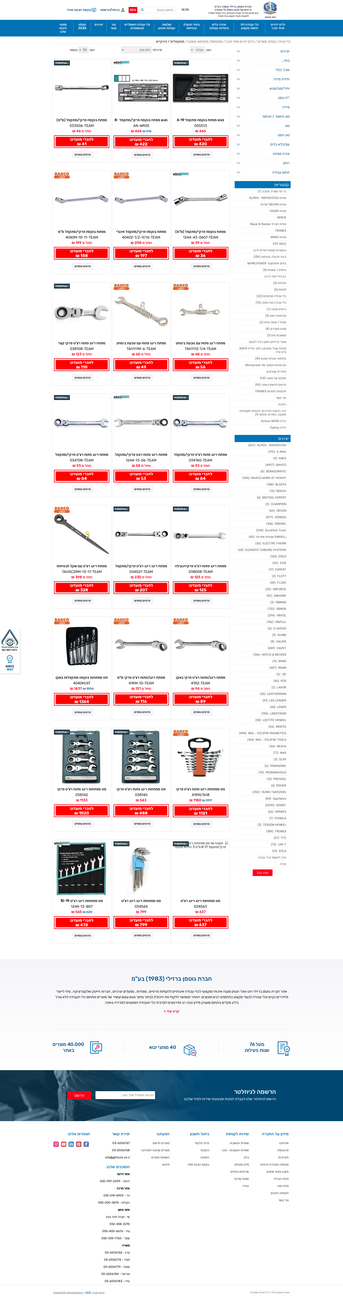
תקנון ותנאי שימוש (278, 1171)
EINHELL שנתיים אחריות (267, 537)
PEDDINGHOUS (272, 772)
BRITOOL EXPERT (271, 497)
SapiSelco (275, 798)
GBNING (278, 602)
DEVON (277, 510)
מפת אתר (283, 1186)
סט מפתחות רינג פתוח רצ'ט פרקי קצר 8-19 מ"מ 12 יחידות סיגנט (81, 789)
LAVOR (279, 687)
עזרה (246, 1186)
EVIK (279, 563)
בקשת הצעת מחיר (198, 1164)
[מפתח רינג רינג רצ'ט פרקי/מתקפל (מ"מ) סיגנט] (141, 534)
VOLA (279, 851)
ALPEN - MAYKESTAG (267, 445)
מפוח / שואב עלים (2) (273, 322)
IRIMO (279, 661)
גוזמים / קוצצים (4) (274, 270)
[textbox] (157, 10)
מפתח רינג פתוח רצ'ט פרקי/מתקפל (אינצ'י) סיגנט (200, 454)
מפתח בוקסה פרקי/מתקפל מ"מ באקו (82, 231)
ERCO (278, 556)
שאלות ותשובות (239, 1143)
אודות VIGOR (278, 211)
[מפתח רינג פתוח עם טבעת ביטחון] (200, 311)
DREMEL (276, 524)
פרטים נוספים (202, 154)
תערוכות (283, 1157)
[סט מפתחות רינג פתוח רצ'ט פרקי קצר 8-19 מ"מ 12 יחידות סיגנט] (81, 757)
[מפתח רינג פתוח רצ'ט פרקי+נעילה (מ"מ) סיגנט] (200, 534)
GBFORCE (275, 589)
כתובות (204, 1150)
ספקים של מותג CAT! (273, 378)
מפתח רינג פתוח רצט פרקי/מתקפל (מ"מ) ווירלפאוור (141, 454)
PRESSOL (276, 779)
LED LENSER (274, 700)
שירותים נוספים (239, 1171)
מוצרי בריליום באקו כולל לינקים (267, 342)
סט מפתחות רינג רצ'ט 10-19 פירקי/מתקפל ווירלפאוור (81, 901)
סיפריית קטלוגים (276, 371)
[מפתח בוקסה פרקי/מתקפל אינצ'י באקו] (141, 199)
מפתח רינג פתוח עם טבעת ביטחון (200, 343)
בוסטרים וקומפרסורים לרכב (269, 250)
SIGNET (275, 805)
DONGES (276, 517)
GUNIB (279, 635)
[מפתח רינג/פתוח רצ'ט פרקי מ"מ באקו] (141, 645)
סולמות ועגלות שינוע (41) (270, 358)
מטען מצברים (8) (276, 329)
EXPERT (277, 569)
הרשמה (105, 10)
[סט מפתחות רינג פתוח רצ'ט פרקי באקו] (200, 757)
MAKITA (277, 726)
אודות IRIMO (278, 237)
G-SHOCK (277, 628)
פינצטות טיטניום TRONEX (270, 391)
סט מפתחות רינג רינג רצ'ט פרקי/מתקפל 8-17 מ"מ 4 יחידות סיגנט (141, 901)
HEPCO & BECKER (269, 654)
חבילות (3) (279, 283)
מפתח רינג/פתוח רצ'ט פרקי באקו (200, 677)
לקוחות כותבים (280, 1193)
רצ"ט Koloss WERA (273, 421)
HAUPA (278, 641)
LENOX (278, 707)
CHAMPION (276, 504)
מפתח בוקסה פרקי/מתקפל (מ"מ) (82, 120)
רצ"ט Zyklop (278, 427)
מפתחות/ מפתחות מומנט (205, 41)
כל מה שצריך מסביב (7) (272, 191)
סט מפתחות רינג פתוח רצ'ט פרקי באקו (200, 789)
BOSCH (278, 491)
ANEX (279, 458)
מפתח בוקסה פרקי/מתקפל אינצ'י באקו (141, 231)
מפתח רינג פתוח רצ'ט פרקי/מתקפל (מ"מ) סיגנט (81, 454)
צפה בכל (262, 873)
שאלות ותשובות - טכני (235, 1150)
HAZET (277, 648)
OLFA (280, 759)
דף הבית (285, 41)
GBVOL (277, 615)
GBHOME (276, 596)
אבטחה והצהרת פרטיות (274, 1164)
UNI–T (278, 844)
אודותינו (284, 1143)
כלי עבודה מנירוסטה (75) (271, 302)
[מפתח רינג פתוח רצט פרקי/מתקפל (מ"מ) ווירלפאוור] (141, 422)
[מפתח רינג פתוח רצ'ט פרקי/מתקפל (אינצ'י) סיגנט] (200, 422)
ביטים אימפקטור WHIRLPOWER (266, 263)
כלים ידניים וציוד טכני (240, 41)
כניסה (116, 10)
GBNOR (277, 609)
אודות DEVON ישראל (273, 204)
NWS (279, 753)
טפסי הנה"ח (281, 1179)
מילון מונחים (242, 1164)
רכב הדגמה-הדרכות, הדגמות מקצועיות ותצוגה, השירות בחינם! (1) (262, 412)
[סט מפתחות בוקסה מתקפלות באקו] (81, 645)
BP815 (281, 217)
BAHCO (275, 465)
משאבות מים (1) (276, 335)
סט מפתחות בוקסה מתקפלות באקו (82, 677)
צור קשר (281, 398)
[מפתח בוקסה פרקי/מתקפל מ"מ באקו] (81, 199)
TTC (280, 838)
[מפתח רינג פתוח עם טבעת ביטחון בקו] (141, 311)
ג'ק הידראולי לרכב (275, 276)
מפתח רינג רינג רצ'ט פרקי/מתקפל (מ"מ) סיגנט (141, 566)
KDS (280, 681)
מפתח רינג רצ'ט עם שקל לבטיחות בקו (82, 566)
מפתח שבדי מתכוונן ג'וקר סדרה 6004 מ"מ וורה (262, 350)
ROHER (278, 785)
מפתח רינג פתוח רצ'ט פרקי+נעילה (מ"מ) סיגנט (200, 566)
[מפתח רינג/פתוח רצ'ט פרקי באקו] (200, 645)
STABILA (277, 818)
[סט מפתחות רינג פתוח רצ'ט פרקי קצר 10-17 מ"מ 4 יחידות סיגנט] (141, 757)
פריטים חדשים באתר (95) (270, 385)
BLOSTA (276, 484)
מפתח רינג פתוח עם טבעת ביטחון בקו (141, 343)
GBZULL (276, 622)
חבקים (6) (280, 289)
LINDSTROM (273, 713)
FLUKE (278, 582)
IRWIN (277, 668)
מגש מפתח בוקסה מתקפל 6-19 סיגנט (200, 120)
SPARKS (277, 812)
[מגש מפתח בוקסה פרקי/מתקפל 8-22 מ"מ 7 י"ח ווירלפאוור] (141, 88)
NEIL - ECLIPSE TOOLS (266, 740)
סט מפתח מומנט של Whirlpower (265, 365)
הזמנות (204, 1157)
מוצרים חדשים (161, 1143)
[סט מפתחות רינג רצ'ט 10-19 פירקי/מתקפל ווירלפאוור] (81, 869)
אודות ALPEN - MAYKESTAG (267, 198)
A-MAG (277, 452)
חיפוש (166, 1164)
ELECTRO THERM (270, 543)
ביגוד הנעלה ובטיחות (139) (270, 257)
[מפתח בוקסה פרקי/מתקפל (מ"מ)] (81, 88)
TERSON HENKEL (272, 825)
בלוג (246, 1157)
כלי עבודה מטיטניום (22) (271, 296)
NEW (133, 10)
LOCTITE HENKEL (270, 720)
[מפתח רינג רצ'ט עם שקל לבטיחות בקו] (81, 534)
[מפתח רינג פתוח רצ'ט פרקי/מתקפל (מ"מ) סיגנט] (81, 422)
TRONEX (280, 230)
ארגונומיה (283, 1150)
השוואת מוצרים (160, 1157)
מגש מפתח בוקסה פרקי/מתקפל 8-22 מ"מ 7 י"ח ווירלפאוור (141, 120)
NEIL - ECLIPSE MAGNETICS (262, 733)
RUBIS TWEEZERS (269, 792)
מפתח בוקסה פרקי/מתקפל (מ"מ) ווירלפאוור (200, 231)
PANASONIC (275, 766)
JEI (281, 674)
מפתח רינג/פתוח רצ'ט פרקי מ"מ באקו (141, 677)
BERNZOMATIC (273, 471)
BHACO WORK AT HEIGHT (264, 478)
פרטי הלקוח (202, 1143)
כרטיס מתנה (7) (276, 309)
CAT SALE (279, 244)
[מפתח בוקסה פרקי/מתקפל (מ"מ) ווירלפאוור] (200, 199)
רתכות (282, 404)
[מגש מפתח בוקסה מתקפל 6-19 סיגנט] (200, 88)
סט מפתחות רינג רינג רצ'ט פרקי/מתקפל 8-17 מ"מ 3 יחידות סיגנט (200, 901)
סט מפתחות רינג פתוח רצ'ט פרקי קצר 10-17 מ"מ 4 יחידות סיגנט (141, 789)
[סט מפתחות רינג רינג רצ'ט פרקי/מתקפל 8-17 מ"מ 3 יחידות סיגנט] (200, 869)
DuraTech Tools (271, 530)
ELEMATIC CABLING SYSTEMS (262, 550)
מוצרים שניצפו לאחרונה (155, 1150)
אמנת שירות (241, 1179)
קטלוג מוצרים (267, 41)
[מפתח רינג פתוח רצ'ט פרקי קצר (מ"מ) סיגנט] (81, 311)
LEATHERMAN (273, 694)
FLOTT (279, 576)
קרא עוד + (171, 1011)
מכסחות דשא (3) (275, 316)
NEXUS (278, 746)
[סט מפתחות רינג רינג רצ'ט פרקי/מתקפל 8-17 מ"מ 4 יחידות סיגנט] (141, 869)
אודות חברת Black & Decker (268, 224)
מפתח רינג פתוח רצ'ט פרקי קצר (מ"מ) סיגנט (81, 343)
